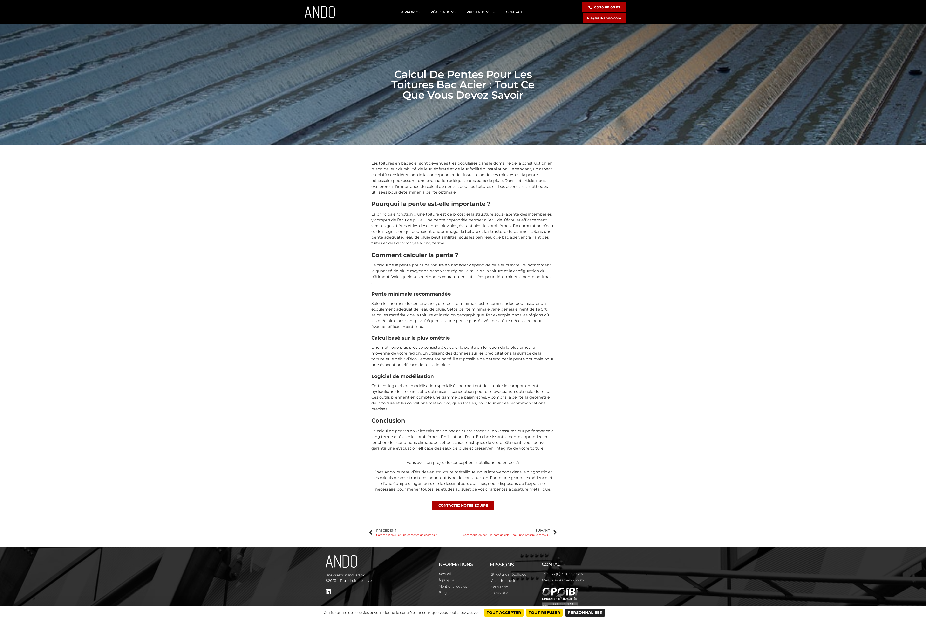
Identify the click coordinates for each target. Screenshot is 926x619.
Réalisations (443, 12)
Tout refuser (544, 612)
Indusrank (356, 575)
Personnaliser (585, 612)
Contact (514, 12)
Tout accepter (504, 612)
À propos (410, 12)
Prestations (478, 12)
